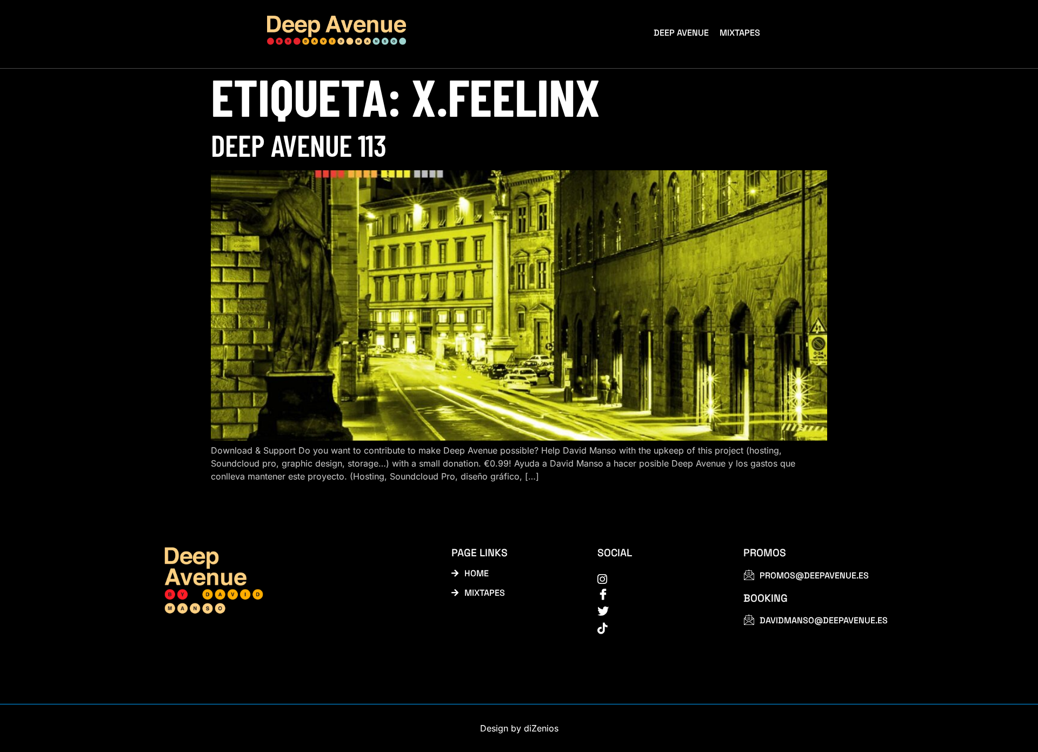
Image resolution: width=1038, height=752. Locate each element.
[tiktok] (658, 627)
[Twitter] (658, 611)
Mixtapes (740, 32)
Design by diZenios (519, 728)
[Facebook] (658, 595)
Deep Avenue (681, 32)
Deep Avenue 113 (299, 145)
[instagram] (658, 578)
